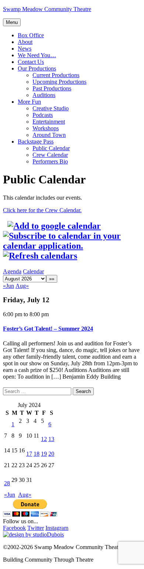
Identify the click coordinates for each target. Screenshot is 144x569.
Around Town (49, 135)
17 (29, 454)
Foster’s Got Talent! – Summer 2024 (48, 328)
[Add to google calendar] (54, 226)
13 (51, 439)
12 (44, 439)
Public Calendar (51, 148)
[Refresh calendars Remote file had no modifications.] (40, 256)
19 (44, 454)
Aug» (22, 286)
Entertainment (48, 121)
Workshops (45, 128)
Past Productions (51, 88)
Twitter (35, 528)
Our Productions (37, 68)
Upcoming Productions (59, 82)
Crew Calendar (50, 155)
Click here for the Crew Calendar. (42, 210)
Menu (12, 22)
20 (51, 454)
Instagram (56, 528)
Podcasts (42, 115)
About (25, 42)
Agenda (12, 271)
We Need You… (37, 55)
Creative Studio (50, 108)
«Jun (8, 286)
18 (37, 454)
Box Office (31, 35)
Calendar (33, 271)
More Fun (29, 102)
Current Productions (55, 75)
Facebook (14, 528)
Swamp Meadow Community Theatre (47, 9)
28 (7, 483)
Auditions (43, 95)
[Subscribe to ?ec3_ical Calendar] (72, 246)
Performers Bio (50, 161)
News (24, 48)
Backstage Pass (36, 141)
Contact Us (31, 62)
